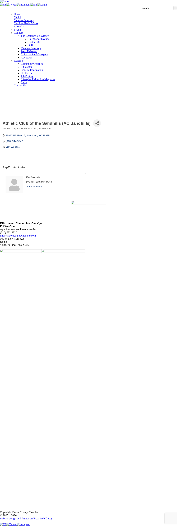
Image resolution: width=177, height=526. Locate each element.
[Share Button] (97, 123)
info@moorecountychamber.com (18, 235)
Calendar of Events (38, 38)
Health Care (27, 73)
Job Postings (27, 76)
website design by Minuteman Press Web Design (26, 518)
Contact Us (34, 42)
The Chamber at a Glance (35, 35)
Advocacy (26, 57)
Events (17, 29)
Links (24, 82)
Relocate (18, 60)
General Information (32, 69)
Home (17, 14)
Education (26, 66)
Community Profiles (32, 63)
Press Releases (29, 51)
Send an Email (34, 186)
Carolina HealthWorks (26, 23)
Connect (18, 32)
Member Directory (24, 20)
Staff (30, 45)
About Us (19, 26)
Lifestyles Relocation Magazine (38, 79)
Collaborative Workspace (34, 54)
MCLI (17, 17)
